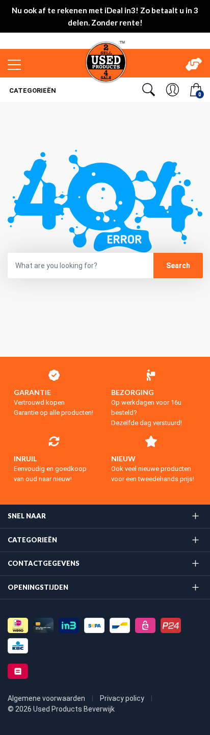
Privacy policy (123, 698)
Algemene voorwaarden (47, 698)
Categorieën (32, 90)
